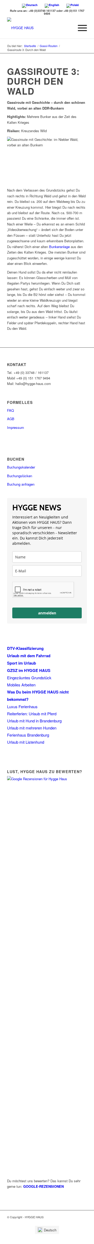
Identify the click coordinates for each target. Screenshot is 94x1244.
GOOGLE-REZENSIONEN (43, 1186)
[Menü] (80, 27)
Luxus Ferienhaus (22, 706)
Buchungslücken (19, 475)
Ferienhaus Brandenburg (28, 735)
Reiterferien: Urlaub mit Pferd (31, 713)
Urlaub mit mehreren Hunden (31, 728)
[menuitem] (47, 1230)
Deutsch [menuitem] (50, 1229)
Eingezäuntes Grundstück (29, 677)
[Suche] (67, 27)
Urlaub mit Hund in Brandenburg (34, 720)
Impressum (15, 427)
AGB (10, 418)
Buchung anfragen (20, 484)
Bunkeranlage (59, 246)
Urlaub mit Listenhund (25, 742)
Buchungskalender (21, 467)
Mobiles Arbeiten (21, 684)
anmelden (47, 612)
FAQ (10, 410)
